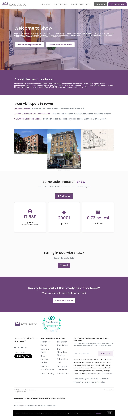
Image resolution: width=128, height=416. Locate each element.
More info (98, 413)
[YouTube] (22, 348)
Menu (102, 4)
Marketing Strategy (81, 4)
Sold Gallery (63, 373)
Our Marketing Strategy (62, 352)
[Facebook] (15, 348)
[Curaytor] (23, 358)
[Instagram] (25, 348)
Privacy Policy (109, 390)
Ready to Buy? (61, 4)
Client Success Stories (44, 359)
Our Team (45, 4)
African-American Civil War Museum (32, 113)
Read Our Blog (47, 373)
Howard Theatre (22, 108)
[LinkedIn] (18, 348)
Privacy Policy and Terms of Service (100, 373)
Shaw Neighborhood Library (27, 119)
